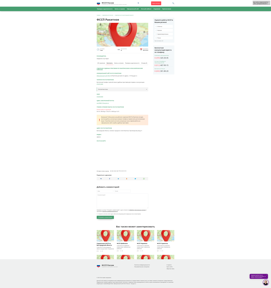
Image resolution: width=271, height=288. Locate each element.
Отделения (157, 9)
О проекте (169, 265)
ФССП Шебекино (122, 243)
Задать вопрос (156, 3)
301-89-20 (161, 71)
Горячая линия (166, 9)
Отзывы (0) (144, 63)
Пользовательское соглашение (141, 266)
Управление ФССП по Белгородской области (104, 244)
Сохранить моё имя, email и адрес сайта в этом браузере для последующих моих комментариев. (119, 214)
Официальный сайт (133, 9)
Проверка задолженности (104, 9)
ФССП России (108, 3)
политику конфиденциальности (110, 211)
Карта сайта (169, 266)
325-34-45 (161, 58)
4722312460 (100, 84)
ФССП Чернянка (142, 243)
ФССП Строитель (162, 243)
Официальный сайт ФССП (104, 76)
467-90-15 (161, 65)
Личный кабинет (146, 9)
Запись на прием (120, 9)
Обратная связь (170, 268)
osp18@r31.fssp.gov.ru (103, 103)
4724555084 (100, 96)
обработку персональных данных (137, 210)
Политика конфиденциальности (142, 265)
